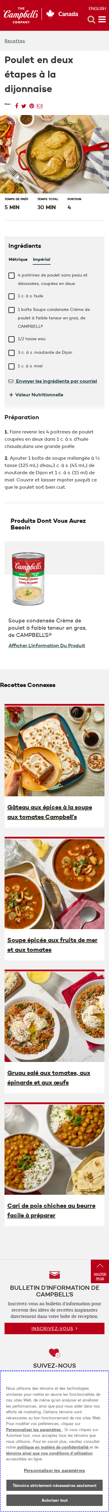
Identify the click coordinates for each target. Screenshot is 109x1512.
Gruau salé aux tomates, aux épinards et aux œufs (48, 1077)
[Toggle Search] (91, 19)
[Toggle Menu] (102, 19)
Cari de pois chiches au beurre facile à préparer (51, 1210)
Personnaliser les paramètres (34, 1429)
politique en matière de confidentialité (53, 1447)
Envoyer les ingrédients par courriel (56, 381)
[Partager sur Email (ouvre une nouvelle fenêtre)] (39, 104)
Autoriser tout (54, 1500)
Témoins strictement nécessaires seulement (54, 1485)
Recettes (15, 40)
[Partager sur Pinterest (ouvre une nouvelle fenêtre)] (31, 104)
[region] (54, 1441)
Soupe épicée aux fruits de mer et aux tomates (52, 945)
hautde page (100, 1276)
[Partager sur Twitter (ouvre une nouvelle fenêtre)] (23, 104)
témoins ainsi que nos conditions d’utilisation (49, 1453)
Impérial (41, 259)
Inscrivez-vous (52, 1328)
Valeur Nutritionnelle (35, 394)
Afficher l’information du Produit (46, 645)
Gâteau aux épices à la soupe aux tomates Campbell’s (49, 812)
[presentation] (54, 751)
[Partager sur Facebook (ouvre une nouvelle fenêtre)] (16, 104)
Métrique (18, 259)
